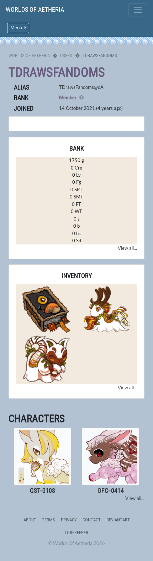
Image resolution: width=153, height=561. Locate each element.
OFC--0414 (110, 490)
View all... (127, 248)
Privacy (69, 519)
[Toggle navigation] (137, 9)
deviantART (118, 519)
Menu (16, 27)
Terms (48, 519)
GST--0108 (42, 490)
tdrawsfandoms (57, 72)
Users (66, 55)
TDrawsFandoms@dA (81, 87)
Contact (92, 519)
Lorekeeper (76, 532)
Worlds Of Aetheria (35, 9)
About (29, 519)
